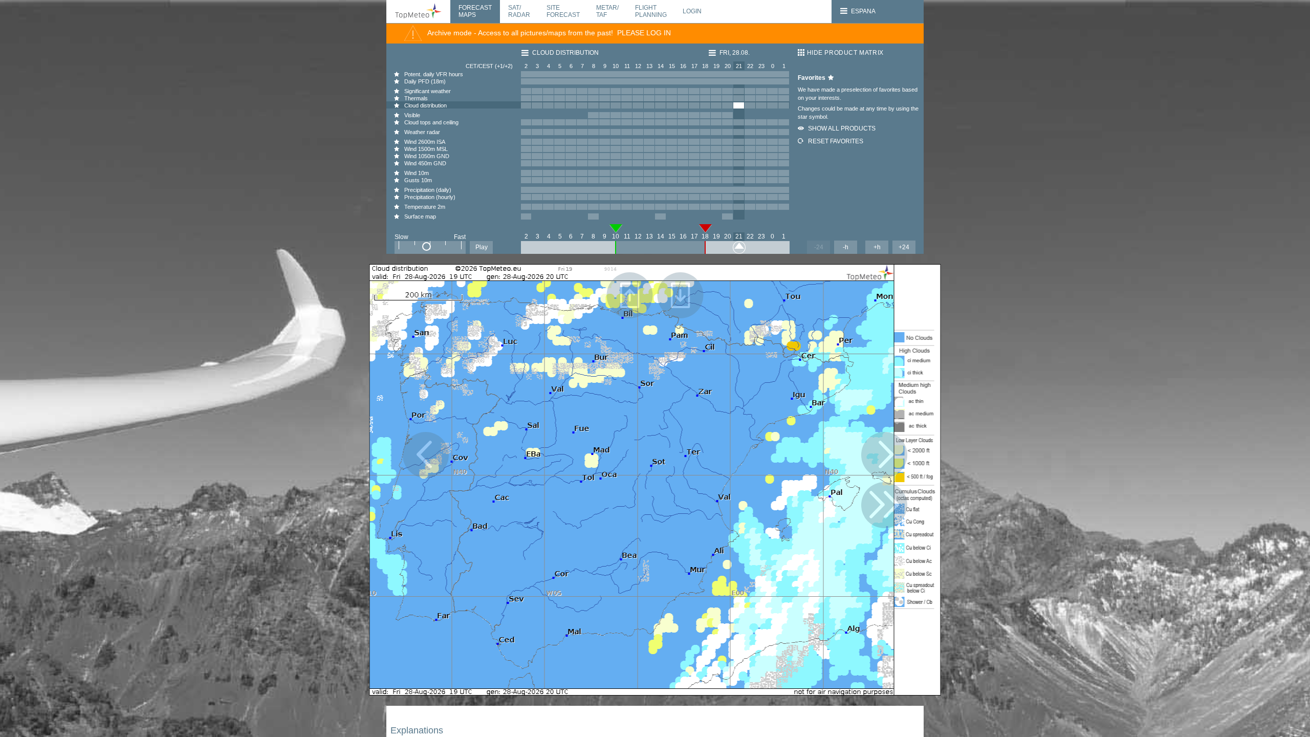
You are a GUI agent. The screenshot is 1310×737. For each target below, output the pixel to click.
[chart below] (681, 295)
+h (877, 247)
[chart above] (630, 295)
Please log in (644, 33)
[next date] (884, 505)
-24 (818, 247)
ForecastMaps (475, 11)
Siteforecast (563, 11)
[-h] (426, 455)
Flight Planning (651, 11)
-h (845, 247)
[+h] (884, 455)
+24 (904, 247)
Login (692, 11)
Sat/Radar (519, 11)
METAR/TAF (607, 11)
